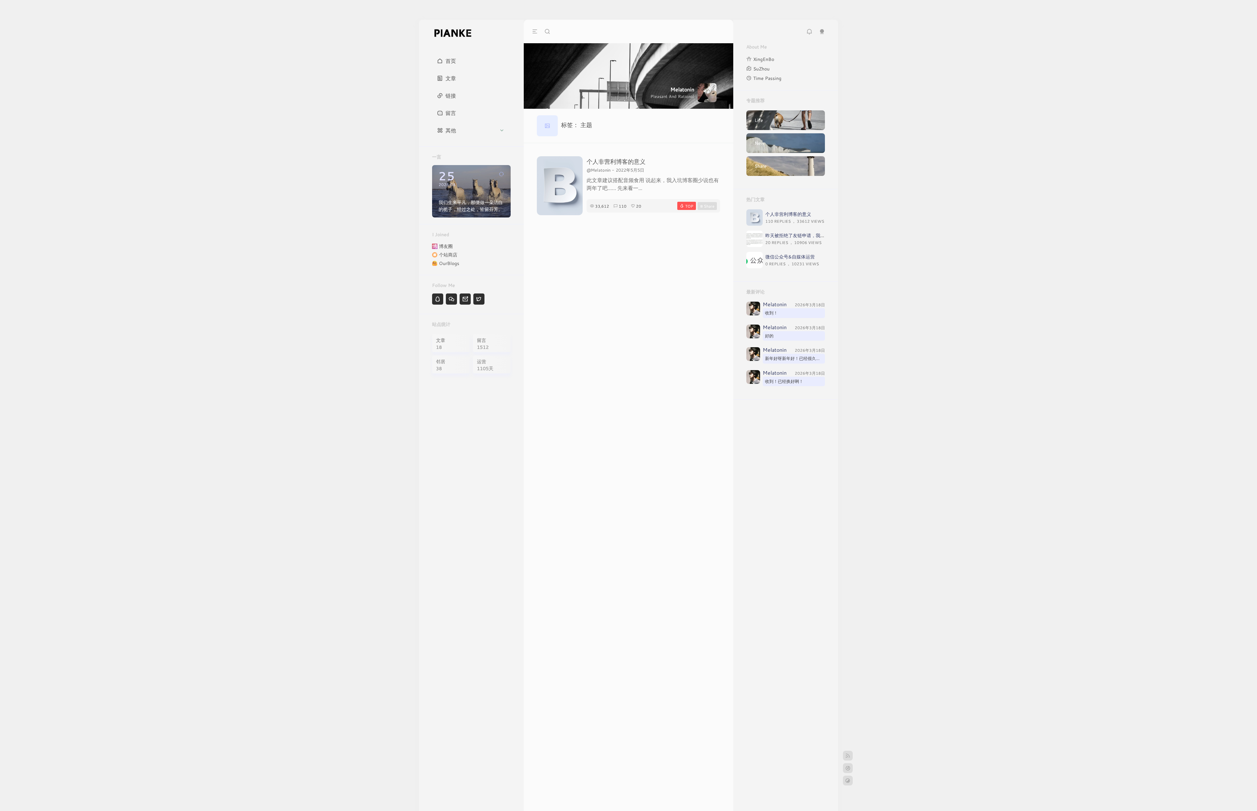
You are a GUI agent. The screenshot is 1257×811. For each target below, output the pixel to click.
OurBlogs (449, 263)
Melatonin (775, 305)
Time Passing (767, 78)
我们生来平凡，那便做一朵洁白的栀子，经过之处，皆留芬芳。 (471, 205)
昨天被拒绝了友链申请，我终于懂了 (802, 235)
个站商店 (448, 255)
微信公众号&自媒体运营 (790, 257)
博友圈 (446, 246)
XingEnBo (763, 59)
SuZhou (761, 69)
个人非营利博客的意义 (616, 161)
